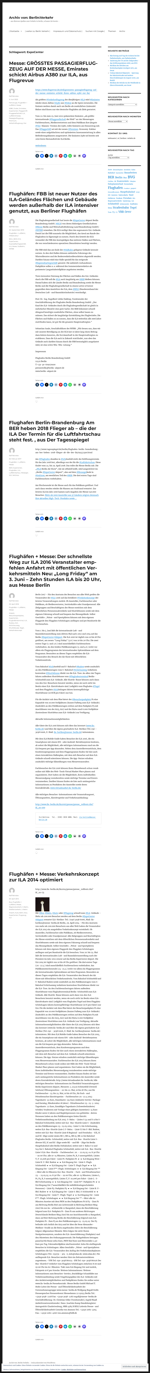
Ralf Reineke (14, 96)
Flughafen (13, 470)
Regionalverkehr (15, 907)
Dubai (16, 108)
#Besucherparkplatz (81, 699)
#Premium (73, 129)
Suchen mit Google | (95, 31)
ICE (109, 195)
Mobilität (114, 195)
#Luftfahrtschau (87, 462)
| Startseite (14, 31)
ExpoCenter (13, 111)
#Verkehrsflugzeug (55, 99)
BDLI (11, 239)
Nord (131, 195)
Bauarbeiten (130, 172)
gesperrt (133, 188)
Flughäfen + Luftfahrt (17, 233)
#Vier (38, 126)
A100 (110, 170)
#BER (81, 279)
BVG (131, 177)
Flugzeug (22, 915)
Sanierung (127, 201)
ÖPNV (128, 211)
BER (15, 239)
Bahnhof (111, 173)
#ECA (58, 223)
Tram (109, 212)
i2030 (138, 192)
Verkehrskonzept (15, 630)
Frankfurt (127, 188)
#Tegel (96, 686)
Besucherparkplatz (16, 615)
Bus (10, 902)
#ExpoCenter (79, 220)
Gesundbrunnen (113, 192)
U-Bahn (25, 909)
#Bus (41, 913)
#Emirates (95, 99)
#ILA (82, 99)
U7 (117, 212)
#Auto (55, 913)
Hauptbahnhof (127, 192)
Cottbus (110, 181)
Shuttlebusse (14, 628)
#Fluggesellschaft (57, 119)
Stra (110, 208)
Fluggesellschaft (15, 113)
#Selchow (40, 475)
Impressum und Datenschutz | (67, 31)
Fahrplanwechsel (115, 184)
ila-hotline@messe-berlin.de (67, 732)
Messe (18, 105)
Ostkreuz (111, 198)
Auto (17, 913)
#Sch (63, 459)
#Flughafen (44, 459)
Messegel (24, 473)
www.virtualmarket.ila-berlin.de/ (65, 788)
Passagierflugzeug (16, 118)
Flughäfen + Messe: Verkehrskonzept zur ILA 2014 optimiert (54, 877)
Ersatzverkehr (123, 181)
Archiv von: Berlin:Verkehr (31, 18)
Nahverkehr (123, 195)
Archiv (110, 155)
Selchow (16, 475)
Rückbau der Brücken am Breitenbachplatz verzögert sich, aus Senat (123, 68)
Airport (11, 613)
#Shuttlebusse (53, 673)
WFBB (11, 249)
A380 (11, 108)
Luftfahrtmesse (15, 116)
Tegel (22, 628)
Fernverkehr (128, 184)
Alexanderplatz (118, 170)
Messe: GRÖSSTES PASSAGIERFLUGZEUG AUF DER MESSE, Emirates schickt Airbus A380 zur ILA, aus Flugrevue (53, 71)
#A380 (57, 103)
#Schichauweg (80, 670)
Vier (24, 123)
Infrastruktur (14, 236)
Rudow (11, 623)
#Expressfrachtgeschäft (46, 263)
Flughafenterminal (16, 620)
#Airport (58, 637)
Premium (12, 121)
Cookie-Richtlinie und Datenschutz (73, 1369)
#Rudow (80, 666)
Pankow (119, 198)
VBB (121, 211)
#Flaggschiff (45, 129)
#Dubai (67, 103)
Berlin (118, 177)
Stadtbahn (134, 204)
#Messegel (82, 472)
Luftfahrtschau (14, 473)
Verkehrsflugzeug (16, 123)
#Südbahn (68, 250)
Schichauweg (14, 625)
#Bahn (48, 913)
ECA (19, 239)
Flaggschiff (23, 111)
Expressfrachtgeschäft (17, 244)
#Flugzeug (68, 913)
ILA (23, 113)
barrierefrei (119, 173)
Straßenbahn (121, 207)
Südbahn (21, 246)
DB (115, 181)
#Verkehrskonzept (86, 598)
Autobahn (127, 170)
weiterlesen (40, 145)
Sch (10, 475)
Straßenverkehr (15, 909)
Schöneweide (124, 204)
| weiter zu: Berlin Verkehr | (37, 31)
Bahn (21, 913)
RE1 (134, 198)
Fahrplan (133, 181)
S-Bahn (25, 907)
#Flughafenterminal (78, 676)
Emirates (22, 108)
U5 (113, 212)
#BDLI (76, 289)
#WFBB (38, 230)
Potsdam (127, 198)
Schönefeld (113, 204)
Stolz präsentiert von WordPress (43, 1363)
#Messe (39, 227)
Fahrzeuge (13, 103)
